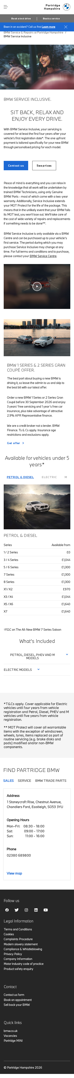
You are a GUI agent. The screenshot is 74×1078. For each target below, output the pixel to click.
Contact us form (14, 995)
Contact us (16, 165)
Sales (8, 780)
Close (65, 26)
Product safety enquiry (18, 969)
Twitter (16, 910)
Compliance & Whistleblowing (23, 949)
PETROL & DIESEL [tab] (20, 477)
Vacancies (10, 1036)
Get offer (13, 443)
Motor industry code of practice (24, 964)
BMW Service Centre (43, 256)
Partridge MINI (13, 1041)
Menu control (5, 6)
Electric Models (18, 670)
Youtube (45, 910)
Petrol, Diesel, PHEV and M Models (32, 656)
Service (24, 780)
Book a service (51, 18)
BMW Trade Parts (50, 780)
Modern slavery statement (21, 944)
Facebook (7, 910)
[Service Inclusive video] (37, 286)
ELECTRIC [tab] (49, 477)
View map (14, 873)
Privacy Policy (13, 954)
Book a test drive (21, 18)
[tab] (20, 477)
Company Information (18, 959)
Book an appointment (18, 1000)
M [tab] (66, 477)
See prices (44, 165)
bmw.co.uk (10, 1031)
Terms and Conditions (18, 929)
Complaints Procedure (18, 939)
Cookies (9, 934)
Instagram (26, 910)
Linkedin (36, 910)
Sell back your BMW (17, 1005)
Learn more (48, 26)
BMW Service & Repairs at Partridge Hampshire (33, 32)
